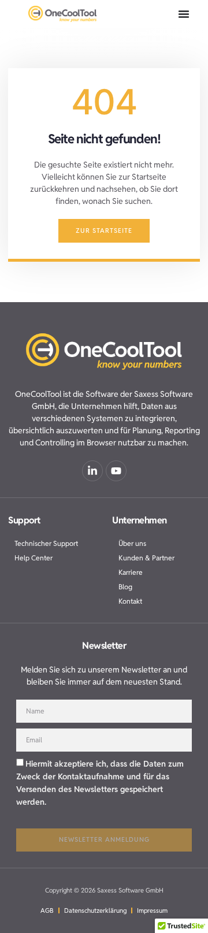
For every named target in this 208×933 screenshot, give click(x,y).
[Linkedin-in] (92, 470)
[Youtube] (116, 470)
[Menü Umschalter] (184, 14)
